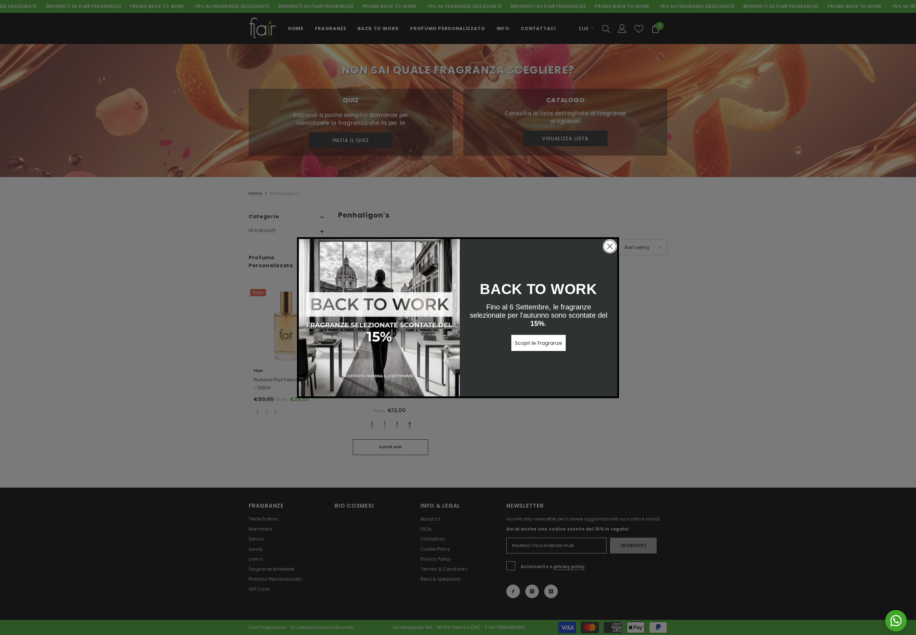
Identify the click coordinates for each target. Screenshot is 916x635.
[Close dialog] (610, 246)
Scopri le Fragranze (538, 343)
